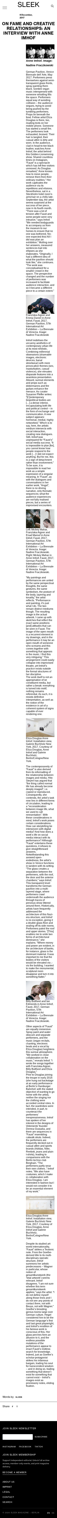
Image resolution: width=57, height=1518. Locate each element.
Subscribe (41, 1437)
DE (53, 1513)
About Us (9, 1482)
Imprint (7, 1487)
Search (7, 1502)
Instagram (9, 1447)
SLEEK (28, 5)
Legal (6, 1492)
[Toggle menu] (5, 7)
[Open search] (52, 6)
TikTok (39, 1447)
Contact (8, 1497)
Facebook (25, 1447)
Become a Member (15, 1472)
